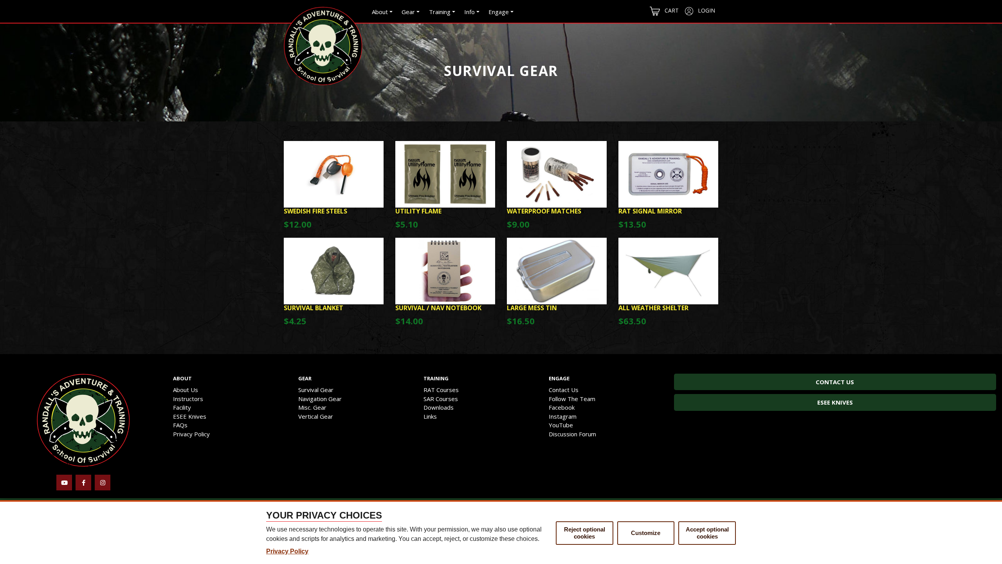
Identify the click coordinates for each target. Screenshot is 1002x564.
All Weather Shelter (653, 308)
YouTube (561, 425)
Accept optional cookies (707, 533)
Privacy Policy (191, 434)
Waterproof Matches (544, 211)
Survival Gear (315, 390)
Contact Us (563, 390)
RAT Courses (441, 390)
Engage (498, 12)
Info (469, 12)
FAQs (180, 425)
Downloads (439, 407)
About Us (185, 390)
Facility (182, 407)
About (380, 12)
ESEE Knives (189, 416)
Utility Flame (418, 211)
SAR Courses (441, 399)
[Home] (323, 46)
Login (704, 10)
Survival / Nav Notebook (438, 308)
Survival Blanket (313, 308)
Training (440, 12)
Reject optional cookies (584, 533)
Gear (408, 12)
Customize (645, 533)
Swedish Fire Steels (315, 211)
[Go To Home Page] (83, 419)
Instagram (563, 416)
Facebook (562, 407)
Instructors (188, 399)
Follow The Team (572, 399)
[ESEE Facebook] (83, 482)
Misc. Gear (312, 407)
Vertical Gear (315, 416)
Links (430, 416)
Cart (669, 10)
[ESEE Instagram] (102, 482)
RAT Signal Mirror (650, 211)
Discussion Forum (572, 434)
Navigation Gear (320, 399)
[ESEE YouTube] (64, 482)
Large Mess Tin (532, 308)
